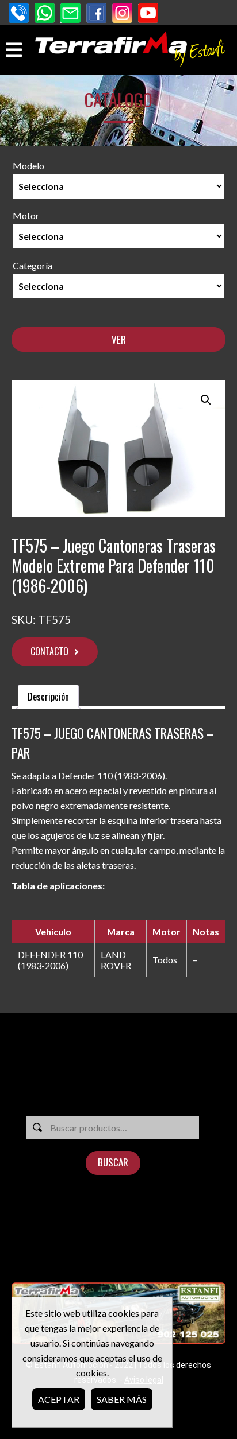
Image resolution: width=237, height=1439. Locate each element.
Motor (26, 215)
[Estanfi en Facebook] (96, 14)
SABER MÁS (122, 1399)
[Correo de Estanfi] (70, 14)
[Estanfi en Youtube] (148, 14)
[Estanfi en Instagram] (122, 14)
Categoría (32, 265)
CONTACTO (49, 651)
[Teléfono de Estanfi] (19, 14)
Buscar (113, 1162)
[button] (206, 400)
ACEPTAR (58, 1399)
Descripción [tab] (48, 696)
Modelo (28, 165)
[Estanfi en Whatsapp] (45, 14)
